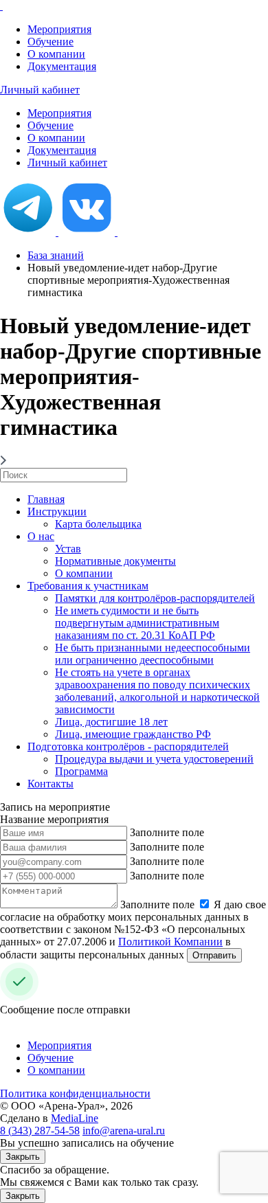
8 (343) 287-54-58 (40, 1130)
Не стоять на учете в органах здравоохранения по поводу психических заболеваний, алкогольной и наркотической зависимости (157, 690)
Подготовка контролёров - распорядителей (128, 746)
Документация (61, 66)
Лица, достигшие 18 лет (111, 722)
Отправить (214, 955)
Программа (81, 771)
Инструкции (57, 511)
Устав (68, 548)
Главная (46, 499)
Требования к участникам (87, 586)
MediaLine (74, 1118)
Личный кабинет (40, 89)
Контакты (50, 783)
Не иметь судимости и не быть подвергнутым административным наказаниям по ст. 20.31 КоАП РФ (137, 623)
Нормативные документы (115, 561)
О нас (40, 536)
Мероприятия (59, 29)
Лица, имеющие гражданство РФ (133, 734)
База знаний (55, 255)
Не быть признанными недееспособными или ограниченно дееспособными (152, 654)
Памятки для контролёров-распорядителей (155, 598)
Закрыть (22, 1156)
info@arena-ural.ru (123, 1130)
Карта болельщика (98, 524)
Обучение (50, 41)
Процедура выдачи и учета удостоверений (154, 759)
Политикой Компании (170, 941)
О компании (56, 54)
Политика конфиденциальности (75, 1093)
